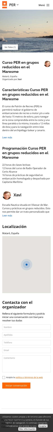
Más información (27, 429)
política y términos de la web (29, 377)
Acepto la (24, 377)
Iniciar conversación (16, 385)
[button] (26, 264)
